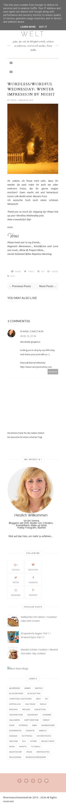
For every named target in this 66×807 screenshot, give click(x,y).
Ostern (33, 741)
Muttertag (27, 736)
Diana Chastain (31, 331)
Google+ (16, 570)
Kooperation (15, 731)
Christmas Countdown (20, 699)
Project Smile (47, 741)
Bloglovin (33, 570)
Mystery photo (44, 736)
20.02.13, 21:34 (28, 336)
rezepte (22, 746)
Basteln (39, 688)
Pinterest (33, 595)
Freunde (26, 709)
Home (11, 725)
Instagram (15, 595)
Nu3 (24, 741)
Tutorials (35, 746)
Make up (42, 731)
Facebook (33, 582)
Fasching (13, 709)
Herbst (46, 720)
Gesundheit (32, 715)
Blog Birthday (16, 693)
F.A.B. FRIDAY (30, 704)
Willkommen (15, 757)
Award (27, 688)
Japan (34, 725)
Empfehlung (15, 704)
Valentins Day (15, 752)
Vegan (29, 752)
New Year (13, 741)
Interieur (23, 725)
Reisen (12, 746)
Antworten (53, 372)
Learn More (28, 26)
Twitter (15, 582)
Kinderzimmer (47, 725)
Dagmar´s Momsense (19, 246)
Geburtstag (40, 709)
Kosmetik (30, 731)
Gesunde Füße (16, 715)
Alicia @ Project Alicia (31, 250)
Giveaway (46, 715)
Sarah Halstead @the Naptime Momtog (29, 253)
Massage (13, 736)
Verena (13, 100)
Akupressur (14, 688)
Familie (43, 704)
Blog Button (34, 693)
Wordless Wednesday (36, 757)
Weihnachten (43, 752)
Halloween (14, 720)
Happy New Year (31, 720)
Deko (38, 699)
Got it (43, 26)
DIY (46, 699)
